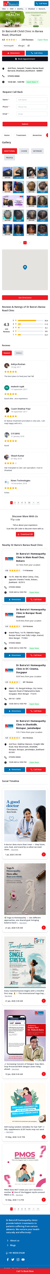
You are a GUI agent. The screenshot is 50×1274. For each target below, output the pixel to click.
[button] (25, 267)
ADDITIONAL (9, 151)
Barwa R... (42, 9)
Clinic (4, 9)
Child (11, 9)
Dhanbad (31, 9)
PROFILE (9, 157)
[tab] (7, 135)
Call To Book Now (25, 1271)
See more (14, 850)
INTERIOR (37, 151)
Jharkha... (20, 9)
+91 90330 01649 (16, 1252)
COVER (24, 151)
